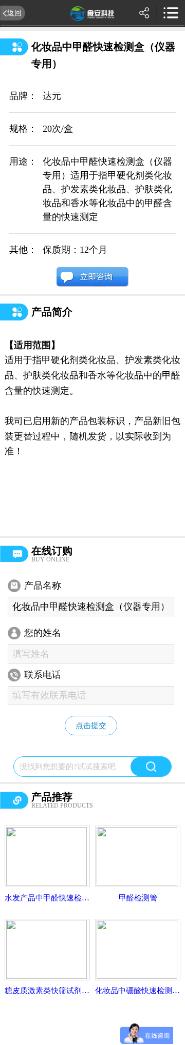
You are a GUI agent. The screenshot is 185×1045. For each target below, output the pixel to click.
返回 (14, 13)
